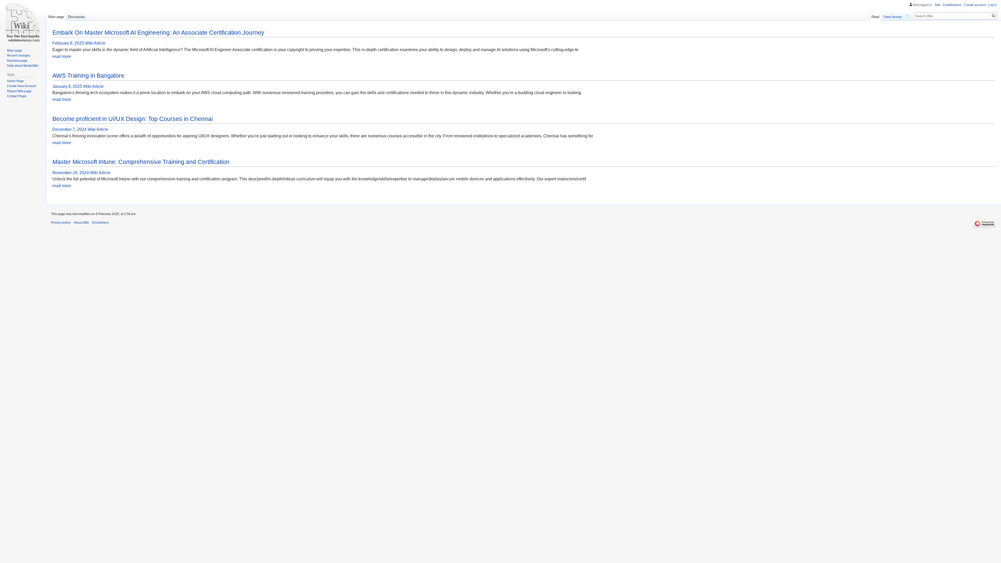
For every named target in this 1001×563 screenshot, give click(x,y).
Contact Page (16, 96)
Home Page (15, 81)
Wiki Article (95, 43)
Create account (975, 5)
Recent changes (18, 55)
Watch (907, 15)
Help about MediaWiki (22, 66)
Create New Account (21, 86)
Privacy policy (61, 222)
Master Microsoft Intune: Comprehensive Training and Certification (140, 161)
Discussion (76, 17)
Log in (992, 5)
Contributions (952, 5)
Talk (937, 5)
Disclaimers (100, 222)
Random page (17, 61)
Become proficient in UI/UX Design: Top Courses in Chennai (132, 118)
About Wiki (81, 222)
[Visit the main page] (23, 21)
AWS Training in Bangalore (88, 75)
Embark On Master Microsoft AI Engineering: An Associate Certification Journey (158, 32)
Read (875, 17)
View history (892, 17)
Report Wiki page (19, 91)
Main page (56, 17)
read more (61, 56)
